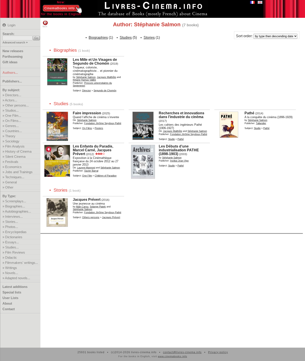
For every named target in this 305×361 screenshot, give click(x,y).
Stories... (11, 222)
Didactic (11, 257)
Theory (10, 136)
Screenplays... (15, 201)
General (11, 182)
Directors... (13, 95)
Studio (171, 139)
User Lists (10, 298)
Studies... (12, 247)
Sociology (12, 141)
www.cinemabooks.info (172, 356)
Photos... (11, 227)
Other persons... (17, 105)
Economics (13, 167)
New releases (12, 51)
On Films (87, 128)
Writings (11, 268)
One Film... (13, 115)
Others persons (90, 217)
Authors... (10, 72)
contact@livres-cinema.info (182, 352)
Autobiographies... (18, 211)
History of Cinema (18, 151)
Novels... (11, 273)
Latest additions (14, 287)
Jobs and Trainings (19, 172)
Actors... (11, 100)
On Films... (13, 121)
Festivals (11, 162)
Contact (8, 309)
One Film (87, 175)
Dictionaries (13, 237)
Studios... (12, 110)
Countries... (13, 131)
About (7, 303)
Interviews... (14, 216)
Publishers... (12, 81)
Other (9, 187)
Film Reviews (15, 252)
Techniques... (14, 177)
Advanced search (13, 42)
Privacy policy (218, 352)
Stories (149, 37)
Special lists (11, 292)
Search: (8, 34)
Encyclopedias (16, 232)
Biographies (98, 37)
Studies (126, 37)
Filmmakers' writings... (21, 263)
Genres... (12, 126)
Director (86, 90)
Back (45, 26)
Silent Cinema (15, 156)
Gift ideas (9, 62)
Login (11, 25)
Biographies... (15, 206)
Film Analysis (15, 146)
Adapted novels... (17, 278)
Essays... (12, 242)
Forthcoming (12, 56)
